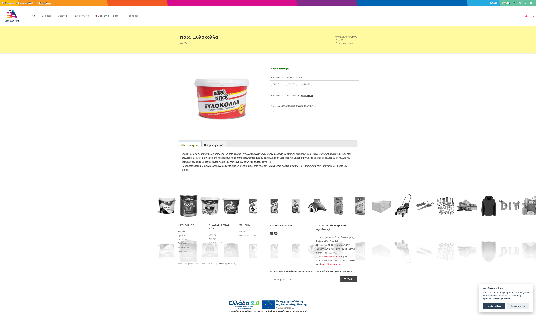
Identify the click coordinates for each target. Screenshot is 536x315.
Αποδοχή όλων (494, 306)
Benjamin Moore (184, 247)
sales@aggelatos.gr (189, 264)
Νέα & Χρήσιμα (184, 239)
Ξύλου (340, 40)
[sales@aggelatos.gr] (531, 3)
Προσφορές (182, 251)
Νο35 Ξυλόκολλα (345, 43)
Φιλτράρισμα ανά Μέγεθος (286, 78)
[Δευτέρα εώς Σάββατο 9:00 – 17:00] (525, 3)
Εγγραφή (505, 3)
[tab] (190, 144)
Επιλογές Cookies (501, 298)
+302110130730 (209, 264)
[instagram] (275, 233)
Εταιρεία (181, 231)
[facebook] (271, 233)
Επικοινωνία (183, 243)
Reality (233, 264)
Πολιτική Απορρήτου (247, 235)
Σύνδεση (494, 3)
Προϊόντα (181, 235)
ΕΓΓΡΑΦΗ (349, 279)
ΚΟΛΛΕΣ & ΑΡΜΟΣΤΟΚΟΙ (346, 36)
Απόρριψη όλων (518, 306)
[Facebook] (514, 3)
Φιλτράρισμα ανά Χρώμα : (292, 96)
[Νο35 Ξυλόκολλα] (221, 96)
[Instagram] (519, 3)
